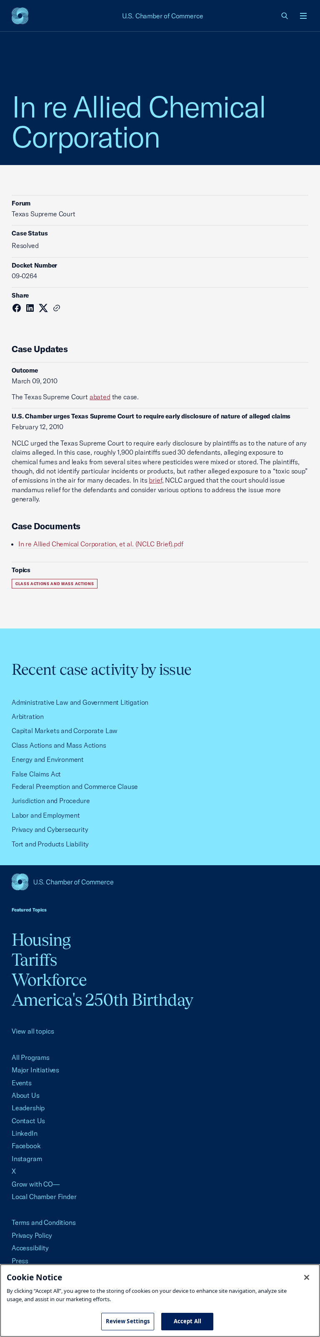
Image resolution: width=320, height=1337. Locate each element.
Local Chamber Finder (44, 1196)
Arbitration (28, 716)
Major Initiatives (35, 1070)
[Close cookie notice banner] (307, 1277)
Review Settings (128, 1321)
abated (100, 397)
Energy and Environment (48, 759)
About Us (26, 1095)
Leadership (28, 1108)
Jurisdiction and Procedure (51, 800)
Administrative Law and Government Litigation (80, 702)
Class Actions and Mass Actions (54, 583)
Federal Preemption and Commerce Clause (75, 786)
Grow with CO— (36, 1184)
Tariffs (34, 959)
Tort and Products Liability (50, 844)
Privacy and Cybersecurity (50, 829)
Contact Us (28, 1121)
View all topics (33, 1031)
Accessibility (30, 1248)
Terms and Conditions (43, 1222)
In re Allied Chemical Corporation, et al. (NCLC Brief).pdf (100, 544)
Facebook (26, 1146)
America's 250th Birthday (102, 999)
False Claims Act (36, 774)
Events (22, 1083)
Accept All (187, 1321)
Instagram (27, 1158)
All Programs (31, 1057)
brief (155, 480)
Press (20, 1261)
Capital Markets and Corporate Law (65, 730)
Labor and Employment (46, 815)
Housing (41, 939)
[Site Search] (285, 16)
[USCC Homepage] (160, 882)
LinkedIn (25, 1133)
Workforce (49, 979)
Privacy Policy (32, 1235)
